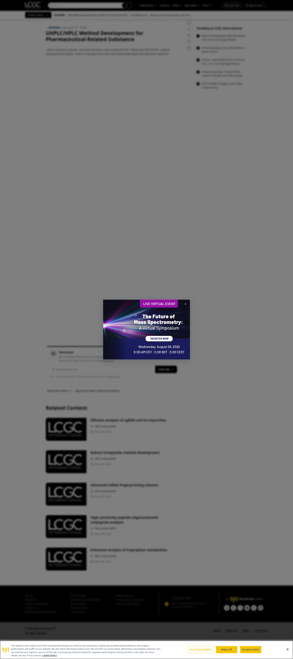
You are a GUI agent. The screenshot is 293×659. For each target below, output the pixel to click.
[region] (146, 650)
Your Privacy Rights (200, 649)
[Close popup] (185, 304)
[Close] (287, 649)
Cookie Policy (49, 655)
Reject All (226, 649)
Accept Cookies (250, 649)
